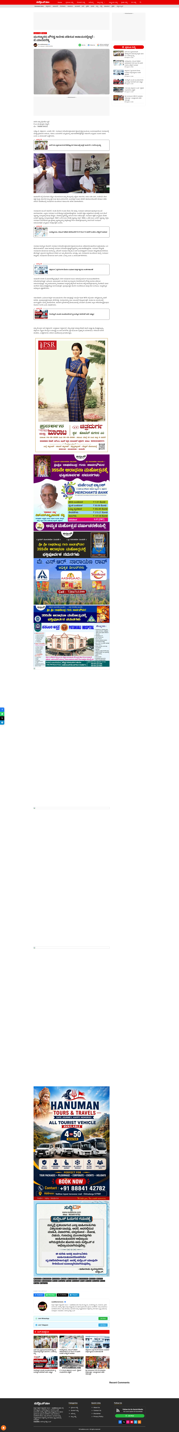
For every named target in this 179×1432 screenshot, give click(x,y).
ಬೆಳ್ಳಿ (101, 6)
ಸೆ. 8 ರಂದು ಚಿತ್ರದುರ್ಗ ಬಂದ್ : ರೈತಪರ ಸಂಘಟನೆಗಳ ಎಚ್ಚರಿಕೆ (70, 1371)
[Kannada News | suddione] (43, 2)
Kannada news (39, 6)
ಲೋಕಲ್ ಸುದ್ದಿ (81, 2)
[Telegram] (2, 722)
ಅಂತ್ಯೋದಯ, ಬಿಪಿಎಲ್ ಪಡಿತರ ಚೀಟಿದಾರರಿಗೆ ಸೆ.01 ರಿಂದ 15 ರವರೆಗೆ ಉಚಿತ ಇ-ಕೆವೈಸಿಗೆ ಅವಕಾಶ (69, 1351)
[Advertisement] (72, 21)
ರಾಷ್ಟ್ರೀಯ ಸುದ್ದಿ (113, 2)
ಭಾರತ (92, 6)
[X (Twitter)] (2, 718)
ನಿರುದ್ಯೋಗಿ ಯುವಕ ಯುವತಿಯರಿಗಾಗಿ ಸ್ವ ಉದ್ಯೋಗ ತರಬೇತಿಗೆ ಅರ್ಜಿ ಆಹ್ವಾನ (45, 1371)
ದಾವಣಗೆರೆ (55, 6)
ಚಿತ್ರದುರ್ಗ (48, 6)
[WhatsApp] (2, 714)
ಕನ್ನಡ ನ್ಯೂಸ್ (120, 6)
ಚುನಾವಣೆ (77, 6)
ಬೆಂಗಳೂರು (63, 6)
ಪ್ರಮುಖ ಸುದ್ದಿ (69, 2)
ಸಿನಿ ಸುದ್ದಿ (133, 2)
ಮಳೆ (83, 6)
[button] (140, 2)
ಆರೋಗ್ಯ (91, 2)
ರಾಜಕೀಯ (70, 6)
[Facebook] (2, 709)
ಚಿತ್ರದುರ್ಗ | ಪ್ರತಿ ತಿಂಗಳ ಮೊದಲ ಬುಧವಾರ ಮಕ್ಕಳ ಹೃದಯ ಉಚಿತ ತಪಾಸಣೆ (97, 1350)
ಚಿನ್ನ (97, 6)
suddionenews (44, 44)
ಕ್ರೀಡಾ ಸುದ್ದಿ (124, 2)
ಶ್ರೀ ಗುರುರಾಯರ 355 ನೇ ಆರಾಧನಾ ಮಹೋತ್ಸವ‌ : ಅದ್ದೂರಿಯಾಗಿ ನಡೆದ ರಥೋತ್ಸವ (95, 1372)
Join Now (103, 1318)
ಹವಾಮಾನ (107, 6)
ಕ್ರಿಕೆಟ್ (87, 6)
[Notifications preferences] (3, 1427)
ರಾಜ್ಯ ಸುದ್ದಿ (100, 2)
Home (60, 2)
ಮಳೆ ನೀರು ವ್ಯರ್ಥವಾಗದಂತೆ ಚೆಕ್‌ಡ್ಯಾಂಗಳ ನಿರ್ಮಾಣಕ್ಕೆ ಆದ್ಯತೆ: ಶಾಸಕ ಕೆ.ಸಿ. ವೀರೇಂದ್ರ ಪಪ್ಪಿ (45, 1351)
